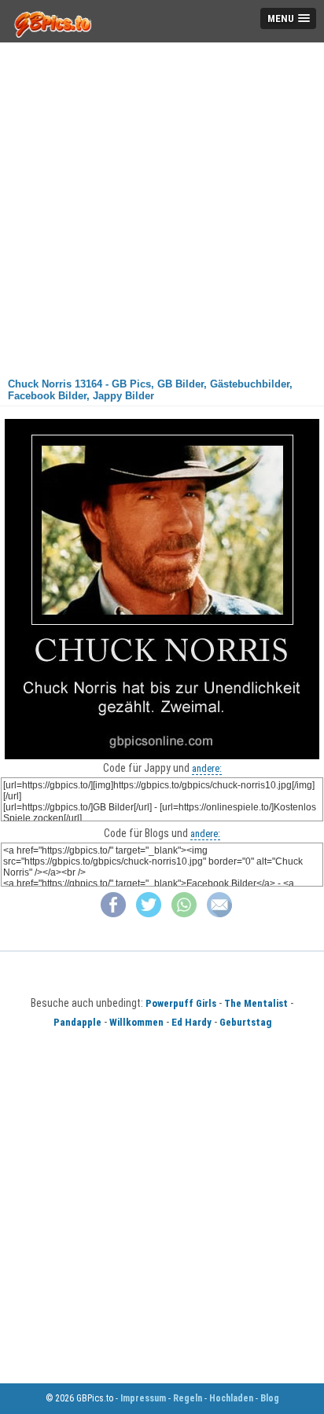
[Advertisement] (162, 204)
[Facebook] (113, 914)
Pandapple (77, 1022)
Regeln (187, 1398)
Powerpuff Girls (180, 1003)
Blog (269, 1398)
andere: (207, 768)
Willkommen (136, 1022)
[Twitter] (148, 914)
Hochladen (231, 1398)
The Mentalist (256, 1003)
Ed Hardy (191, 1022)
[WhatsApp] (184, 914)
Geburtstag (245, 1022)
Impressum (143, 1398)
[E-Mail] (219, 914)
